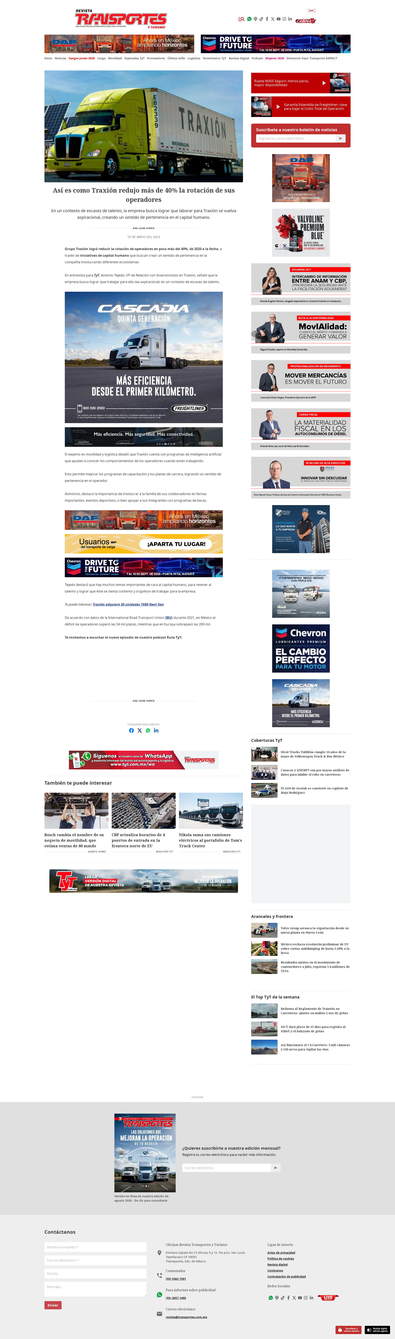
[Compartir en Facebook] (131, 730)
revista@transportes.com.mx (186, 1317)
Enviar (53, 1305)
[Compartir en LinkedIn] (156, 730)
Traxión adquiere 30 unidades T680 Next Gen (128, 604)
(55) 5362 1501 (176, 1279)
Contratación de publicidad (286, 1276)
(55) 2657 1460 (176, 1298)
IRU (169, 617)
